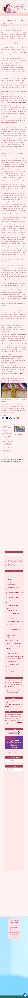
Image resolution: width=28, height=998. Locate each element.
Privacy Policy (13, 934)
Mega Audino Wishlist (13, 653)
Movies (12, 459)
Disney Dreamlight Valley (13, 582)
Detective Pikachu (5, 461)
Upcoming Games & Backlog (13, 646)
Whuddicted (10, 637)
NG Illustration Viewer (13, 664)
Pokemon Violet (11, 594)
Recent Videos (9, 624)
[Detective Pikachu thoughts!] (7, 447)
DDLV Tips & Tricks (12, 610)
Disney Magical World (13, 600)
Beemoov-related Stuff (11, 661)
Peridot (9, 589)
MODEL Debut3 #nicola (13, 587)
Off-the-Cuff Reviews (13, 605)
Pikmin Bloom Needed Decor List (15, 658)
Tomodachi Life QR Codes (12, 640)
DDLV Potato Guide (14, 616)
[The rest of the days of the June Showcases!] (7, 433)
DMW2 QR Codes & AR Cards (13, 643)
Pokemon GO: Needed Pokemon (15, 656)
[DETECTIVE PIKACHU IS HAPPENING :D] (19, 429)
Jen (4, 459)
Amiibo (8, 648)
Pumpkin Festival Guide (13, 618)
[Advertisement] (14, 822)
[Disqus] (14, 489)
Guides (7, 608)
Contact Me (8, 574)
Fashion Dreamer (11, 584)
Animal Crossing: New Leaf (14, 597)
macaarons (16, 930)
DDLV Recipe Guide (14, 613)
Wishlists (8, 651)
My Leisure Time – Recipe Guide (15, 621)
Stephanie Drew (12, 929)
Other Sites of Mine (10, 635)
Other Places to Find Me (14, 629)
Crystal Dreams (13, 920)
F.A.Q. (9, 576)
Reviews (8, 602)
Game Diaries (9, 579)
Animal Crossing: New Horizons (15, 592)
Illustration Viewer (12, 666)
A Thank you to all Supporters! (12, 752)
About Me (10, 627)
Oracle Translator (11, 671)
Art (10, 632)
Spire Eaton (16, 932)
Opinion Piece (18, 459)
